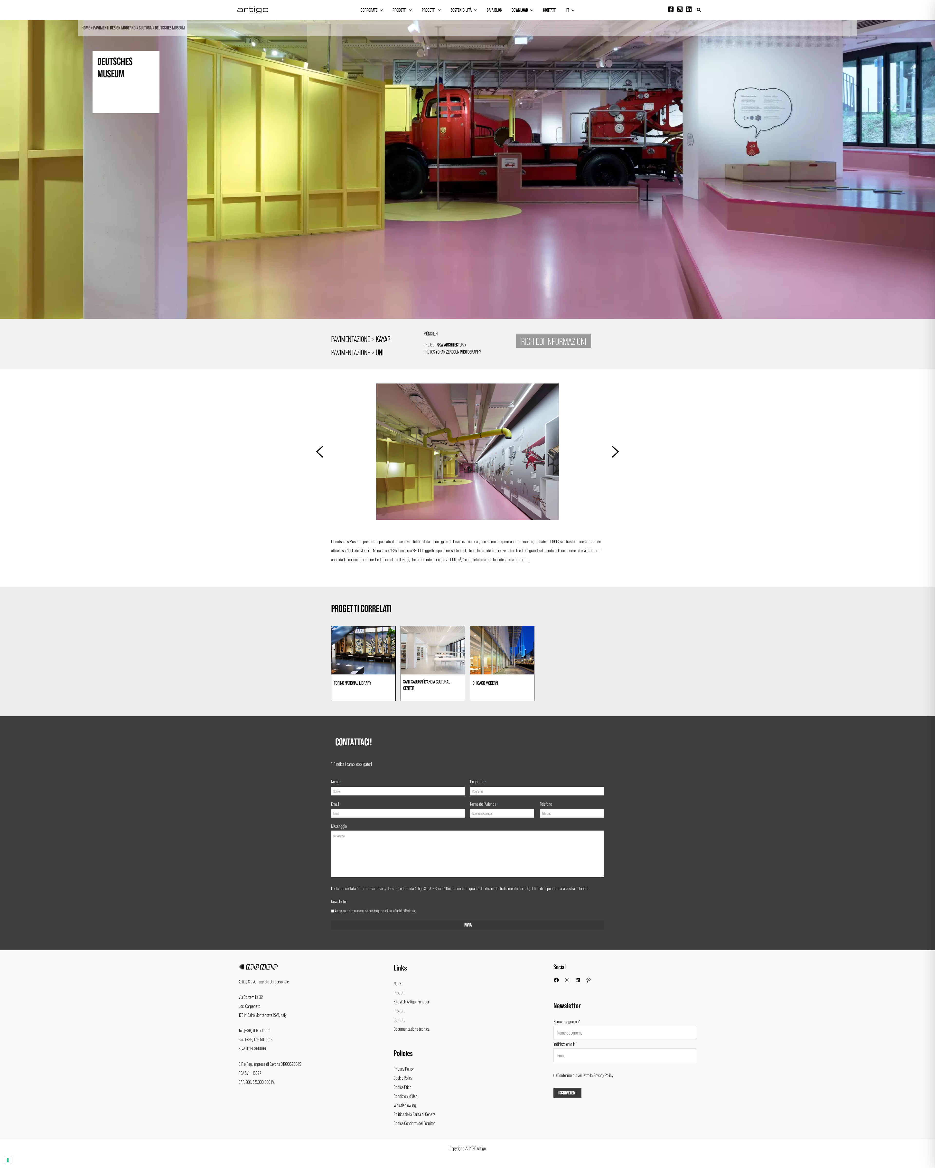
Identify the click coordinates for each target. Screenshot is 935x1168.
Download (520, 10)
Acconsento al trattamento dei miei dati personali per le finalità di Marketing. (376, 910)
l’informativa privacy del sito (376, 888)
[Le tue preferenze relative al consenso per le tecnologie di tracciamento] (8, 1160)
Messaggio (339, 826)
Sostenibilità (461, 10)
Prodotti (400, 10)
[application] (380, 10)
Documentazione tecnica (412, 1029)
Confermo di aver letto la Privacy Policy (585, 1075)
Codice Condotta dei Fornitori (415, 1123)
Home (86, 28)
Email (336, 804)
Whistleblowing (405, 1105)
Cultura (145, 28)
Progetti (429, 10)
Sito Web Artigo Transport (412, 1001)
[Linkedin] (689, 9)
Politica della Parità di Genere (414, 1114)
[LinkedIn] (578, 981)
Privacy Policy (404, 1069)
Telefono (546, 804)
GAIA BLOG (494, 10)
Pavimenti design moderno (114, 28)
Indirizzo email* (564, 1044)
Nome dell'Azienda (484, 804)
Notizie (398, 983)
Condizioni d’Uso (405, 1096)
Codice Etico (402, 1087)
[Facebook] (671, 9)
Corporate (369, 10)
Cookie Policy (403, 1078)
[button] (699, 10)
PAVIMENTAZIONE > (361, 339)
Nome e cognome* (566, 1021)
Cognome (478, 781)
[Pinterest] (588, 981)
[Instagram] (680, 9)
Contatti (550, 10)
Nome (336, 781)
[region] (467, 178)
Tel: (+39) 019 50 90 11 (255, 1030)
